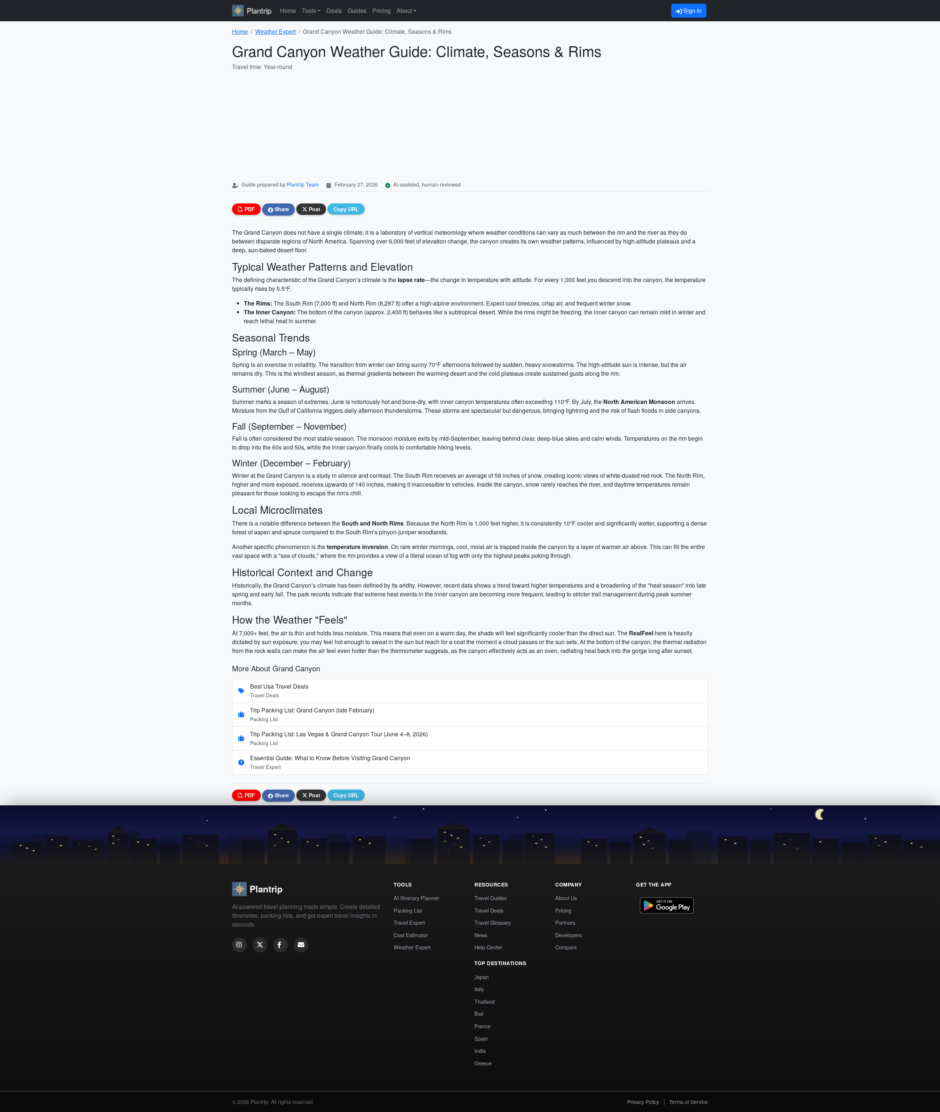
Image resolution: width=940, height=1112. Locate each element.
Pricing (381, 10)
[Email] (301, 945)
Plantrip (259, 10)
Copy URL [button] (346, 209)
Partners (565, 922)
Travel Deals (488, 910)
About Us (566, 898)
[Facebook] (280, 945)
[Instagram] (239, 945)
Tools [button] (309, 10)
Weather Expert (275, 31)
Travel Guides (490, 898)
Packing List (408, 910)
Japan (481, 977)
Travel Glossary (492, 922)
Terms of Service (688, 1101)
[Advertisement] (470, 126)
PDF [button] (249, 209)
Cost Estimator (411, 935)
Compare (566, 947)
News (480, 935)
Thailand (484, 1001)
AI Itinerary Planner (416, 898)
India (480, 1050)
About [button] (404, 10)
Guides (357, 10)
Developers (568, 935)
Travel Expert (409, 922)
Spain (481, 1038)
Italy (479, 989)
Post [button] (313, 209)
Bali (478, 1013)
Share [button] (281, 209)
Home (288, 10)
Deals (334, 10)
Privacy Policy (643, 1101)
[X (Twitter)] (260, 945)
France (482, 1026)
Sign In (692, 10)
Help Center (488, 947)
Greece (483, 1063)
